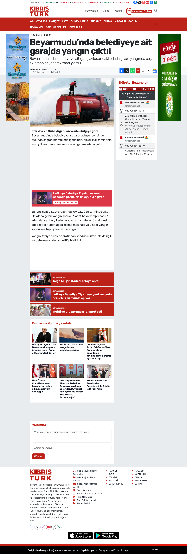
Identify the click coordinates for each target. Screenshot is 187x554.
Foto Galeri (91, 10)
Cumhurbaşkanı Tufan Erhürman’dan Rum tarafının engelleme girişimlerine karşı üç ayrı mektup (99, 351)
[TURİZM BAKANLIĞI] (17, 77)
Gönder (38, 456)
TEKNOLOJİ (36, 27)
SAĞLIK (132, 21)
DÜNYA (108, 21)
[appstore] (80, 535)
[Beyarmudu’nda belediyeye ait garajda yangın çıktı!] (72, 102)
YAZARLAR (75, 27)
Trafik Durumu (84, 490)
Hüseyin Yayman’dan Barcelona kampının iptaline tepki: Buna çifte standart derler (44, 348)
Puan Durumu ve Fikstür (89, 493)
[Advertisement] (72, 167)
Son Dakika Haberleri (87, 500)
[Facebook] (32, 527)
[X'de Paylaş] (126, 70)
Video (106, 10)
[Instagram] (42, 527)
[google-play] (107, 535)
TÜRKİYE (96, 21)
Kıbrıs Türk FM (38, 21)
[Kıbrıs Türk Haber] (39, 11)
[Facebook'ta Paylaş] (122, 70)
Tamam (155, 550)
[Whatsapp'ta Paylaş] (132, 70)
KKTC (65, 21)
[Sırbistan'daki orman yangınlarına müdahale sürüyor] (71, 334)
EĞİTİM (138, 483)
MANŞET (54, 21)
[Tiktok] (53, 527)
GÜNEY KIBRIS (79, 21)
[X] (37, 527)
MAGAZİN (120, 21)
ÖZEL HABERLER (56, 27)
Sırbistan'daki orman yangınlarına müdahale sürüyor (71, 347)
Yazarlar (118, 10)
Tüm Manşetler (84, 497)
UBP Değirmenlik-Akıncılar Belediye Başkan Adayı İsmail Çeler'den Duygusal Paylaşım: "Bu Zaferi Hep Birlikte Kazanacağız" (71, 389)
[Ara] (155, 11)
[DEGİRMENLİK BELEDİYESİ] (169, 77)
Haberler (35, 35)
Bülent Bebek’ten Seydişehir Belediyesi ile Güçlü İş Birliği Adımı (98, 384)
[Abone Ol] (154, 71)
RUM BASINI (141, 480)
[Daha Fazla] (138, 70)
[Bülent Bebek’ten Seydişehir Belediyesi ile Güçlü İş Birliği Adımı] (99, 370)
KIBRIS (47, 35)
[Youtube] (48, 527)
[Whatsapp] (59, 527)
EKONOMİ (113, 480)
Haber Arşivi (83, 503)
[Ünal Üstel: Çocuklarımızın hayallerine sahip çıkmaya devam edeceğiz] (44, 370)
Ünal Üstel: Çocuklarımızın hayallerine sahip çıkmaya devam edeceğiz (42, 386)
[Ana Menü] (156, 24)
